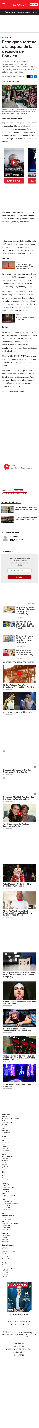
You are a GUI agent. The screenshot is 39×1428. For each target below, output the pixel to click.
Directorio (19, 1355)
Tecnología (6, 1124)
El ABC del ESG (7, 1227)
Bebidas (5, 1267)
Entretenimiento (8, 1188)
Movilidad (5, 1221)
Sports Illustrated (8, 1245)
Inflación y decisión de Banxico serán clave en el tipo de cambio (26, 508)
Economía (19, 262)
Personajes (6, 1271)
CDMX (4, 1144)
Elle (3, 1172)
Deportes (5, 1189)
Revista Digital (33, 4)
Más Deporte (7, 1255)
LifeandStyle (7, 1132)
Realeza (5, 1158)
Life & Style (6, 1184)
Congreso (5, 1142)
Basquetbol (6, 1253)
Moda (4, 1162)
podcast (14, 465)
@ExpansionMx (16, 118)
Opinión (5, 1148)
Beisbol (5, 1249)
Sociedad (5, 1150)
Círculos (5, 1160)
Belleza (5, 1164)
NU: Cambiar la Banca (19, 1314)
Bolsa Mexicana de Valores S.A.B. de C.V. (15, 494)
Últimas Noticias (10, 12)
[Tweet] (28, 76)
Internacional (7, 1122)
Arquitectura (6, 1207)
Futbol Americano (8, 1251)
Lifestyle (5, 1257)
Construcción (7, 1201)
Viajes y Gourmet (8, 1166)
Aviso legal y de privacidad (19, 1349)
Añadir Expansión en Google (12, 81)
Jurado (4, 1277)
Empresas (20, 12)
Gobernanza (6, 1219)
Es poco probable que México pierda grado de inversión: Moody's (24, 266)
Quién (4, 1154)
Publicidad (19, 1343)
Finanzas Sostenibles (10, 1223)
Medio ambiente (8, 1215)
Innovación (6, 1225)
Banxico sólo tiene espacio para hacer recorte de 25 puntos (26, 518)
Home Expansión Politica (11, 1118)
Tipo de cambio (18, 491)
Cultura (4, 1168)
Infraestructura (7, 1205)
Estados (5, 1146)
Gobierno (5, 1138)
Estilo (4, 1186)
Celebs (4, 1178)
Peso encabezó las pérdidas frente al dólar (26, 318)
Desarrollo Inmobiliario (10, 1203)
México (4, 1140)
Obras (4, 1126)
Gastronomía (6, 1265)
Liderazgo (6, 1237)
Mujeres (5, 1130)
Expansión (14, 536)
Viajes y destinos (8, 1269)
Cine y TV (5, 1191)
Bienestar (5, 1272)
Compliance (19, 1346)
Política (27, 12)
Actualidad (6, 1235)
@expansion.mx (19, 1324)
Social (4, 1217)
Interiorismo (6, 1209)
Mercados (6, 38)
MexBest (5, 1263)
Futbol (4, 1247)
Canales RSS (19, 1352)
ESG (3, 1128)
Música (4, 1193)
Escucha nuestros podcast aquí (22, 468)
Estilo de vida (7, 1180)
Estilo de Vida (7, 1275)
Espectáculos (7, 1156)
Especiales (6, 1241)
